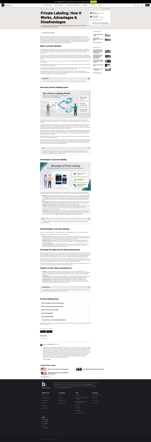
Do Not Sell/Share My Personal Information (82, 398)
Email (44, 359)
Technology (44, 405)
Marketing (44, 402)
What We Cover (45, 392)
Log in (142, 5)
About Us (60, 395)
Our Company (62, 392)
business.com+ (89, 384)
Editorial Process (62, 402)
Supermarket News (64, 291)
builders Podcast (95, 400)
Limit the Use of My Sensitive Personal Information (81, 402)
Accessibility (78, 407)
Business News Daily (96, 395)
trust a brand (69, 244)
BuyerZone (94, 397)
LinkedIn (48, 359)
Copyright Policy (79, 410)
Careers (60, 397)
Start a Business (45, 395)
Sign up (147, 5)
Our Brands (95, 392)
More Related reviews (97, 42)
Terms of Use (78, 405)
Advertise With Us (62, 400)
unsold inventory (46, 242)
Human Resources (45, 400)
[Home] (6, 5)
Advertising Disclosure (80, 413)
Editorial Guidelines (105, 23)
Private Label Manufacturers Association (58, 61)
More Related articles (97, 72)
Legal (77, 392)
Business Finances (45, 397)
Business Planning (46, 8)
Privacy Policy (78, 395)
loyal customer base (76, 195)
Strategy (52, 8)
